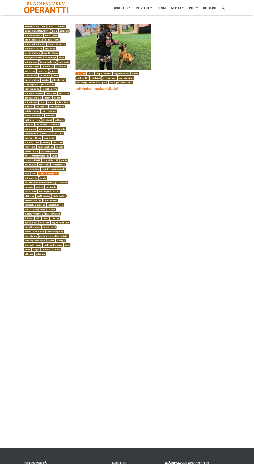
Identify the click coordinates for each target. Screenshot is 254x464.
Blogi (161, 8)
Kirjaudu (209, 8)
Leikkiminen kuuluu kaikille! (96, 88)
